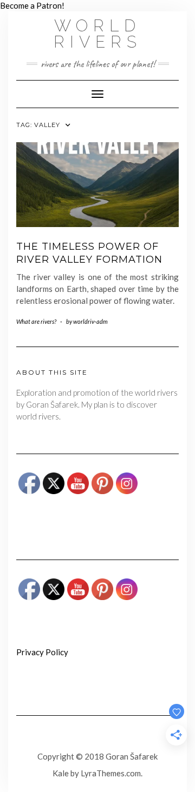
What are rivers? (36, 321)
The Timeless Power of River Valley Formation (89, 253)
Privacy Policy (42, 652)
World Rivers (98, 33)
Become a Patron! (32, 5)
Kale (61, 773)
